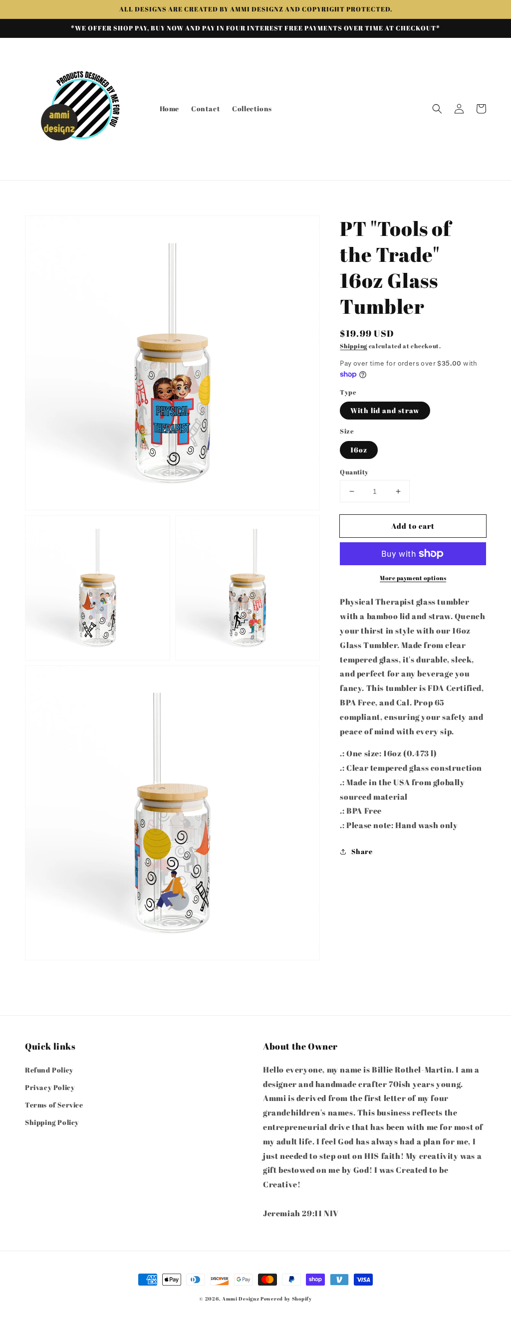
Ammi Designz (240, 1298)
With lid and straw (385, 410)
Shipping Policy (52, 1122)
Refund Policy (49, 1070)
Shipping (353, 346)
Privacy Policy (49, 1087)
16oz (358, 449)
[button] (437, 109)
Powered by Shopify (286, 1298)
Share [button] (361, 851)
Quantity (354, 471)
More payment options (413, 578)
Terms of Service (54, 1104)
